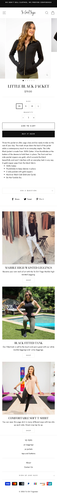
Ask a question (28, 191)
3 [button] (27, 81)
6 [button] (34, 81)
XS (19, 106)
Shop (28, 431)
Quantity (28, 112)
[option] (28, 2)
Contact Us (28, 467)
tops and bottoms (28, 453)
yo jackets (28, 449)
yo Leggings (28, 444)
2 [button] (25, 81)
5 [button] (32, 81)
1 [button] (23, 80)
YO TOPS (28, 440)
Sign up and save (28, 475)
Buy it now (28, 134)
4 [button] (30, 81)
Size (28, 101)
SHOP (28, 280)
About (28, 462)
